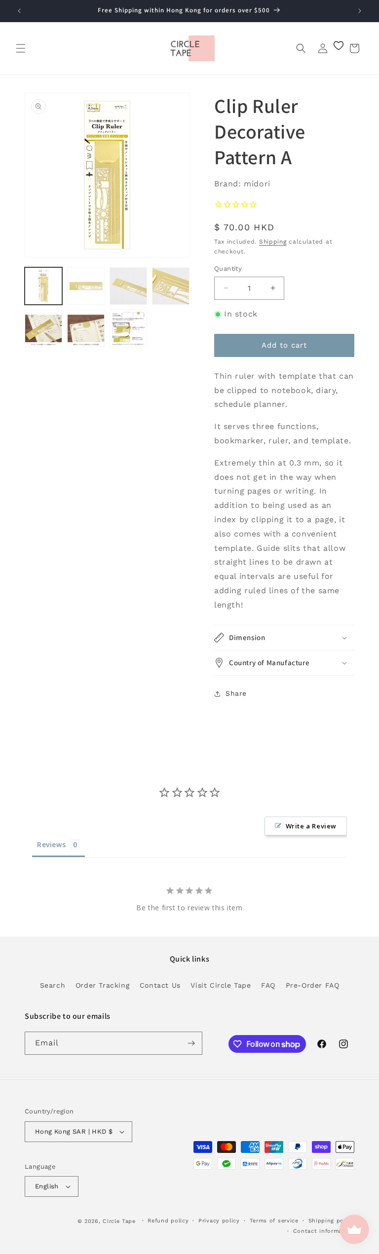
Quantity (228, 268)
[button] (21, 48)
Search (53, 985)
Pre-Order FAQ (313, 985)
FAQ (268, 985)
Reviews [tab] (51, 844)
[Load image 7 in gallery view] (128, 328)
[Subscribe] (191, 1043)
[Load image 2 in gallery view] (86, 286)
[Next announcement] (360, 11)
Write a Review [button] (311, 826)
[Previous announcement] (19, 11)
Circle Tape (119, 1221)
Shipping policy (331, 1221)
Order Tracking (102, 985)
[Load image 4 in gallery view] (171, 286)
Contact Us (160, 985)
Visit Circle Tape (220, 985)
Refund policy (168, 1221)
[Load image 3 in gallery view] (128, 286)
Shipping (273, 241)
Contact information (323, 1231)
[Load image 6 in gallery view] (86, 328)
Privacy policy (219, 1221)
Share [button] (236, 693)
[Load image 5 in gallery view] (43, 328)
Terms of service (274, 1221)
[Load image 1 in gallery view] (43, 286)
